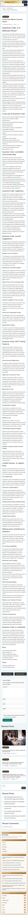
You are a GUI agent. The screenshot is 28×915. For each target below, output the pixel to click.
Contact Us (4, 844)
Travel (3, 907)
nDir (15, 24)
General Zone (5, 16)
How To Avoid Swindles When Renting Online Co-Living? (12, 880)
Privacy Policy (4, 846)
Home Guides (4, 902)
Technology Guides (5, 900)
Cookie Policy (4, 851)
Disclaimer (4, 849)
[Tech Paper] (2, 2)
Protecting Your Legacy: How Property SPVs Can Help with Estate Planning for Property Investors (13, 886)
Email (4, 704)
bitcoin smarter (16, 182)
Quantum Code (5, 66)
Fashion (3, 909)
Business (3, 897)
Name (4, 699)
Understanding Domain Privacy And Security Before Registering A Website (14, 798)
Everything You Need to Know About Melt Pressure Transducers (14, 817)
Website (4, 708)
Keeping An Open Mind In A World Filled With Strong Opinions (13, 751)
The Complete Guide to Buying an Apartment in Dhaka (12, 812)
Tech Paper (6, 2)
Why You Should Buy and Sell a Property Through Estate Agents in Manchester (13, 889)
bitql (3, 149)
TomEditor (12, 765)
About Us (4, 842)
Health (3, 904)
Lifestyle (3, 912)
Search (3, 785)
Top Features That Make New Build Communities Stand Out (12, 878)
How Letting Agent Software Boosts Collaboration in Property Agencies (12, 876)
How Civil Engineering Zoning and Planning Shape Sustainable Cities (14, 883)
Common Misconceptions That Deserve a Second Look (15, 807)
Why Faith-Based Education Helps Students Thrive (10, 869)
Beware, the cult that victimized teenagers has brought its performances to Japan (13, 763)
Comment (5, 686)
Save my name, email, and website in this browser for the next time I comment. (14, 716)
